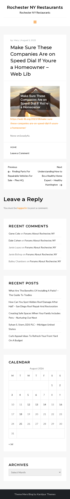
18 (20, 414)
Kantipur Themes (46, 494)
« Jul (11, 444)
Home (13, 147)
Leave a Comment (19, 153)
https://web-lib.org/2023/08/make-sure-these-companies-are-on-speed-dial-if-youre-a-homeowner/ (34, 123)
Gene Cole (14, 233)
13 (36, 404)
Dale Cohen (15, 240)
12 (28, 404)
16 (60, 404)
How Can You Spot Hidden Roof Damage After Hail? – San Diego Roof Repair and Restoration (33, 304)
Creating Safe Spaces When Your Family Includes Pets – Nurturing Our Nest (34, 315)
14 (44, 404)
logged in (22, 208)
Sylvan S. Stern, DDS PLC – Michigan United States (32, 326)
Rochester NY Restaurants (35, 7)
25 (20, 423)
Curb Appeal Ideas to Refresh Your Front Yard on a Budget (33, 338)
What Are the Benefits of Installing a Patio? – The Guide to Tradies (34, 292)
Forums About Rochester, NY (39, 233)
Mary (16, 40)
